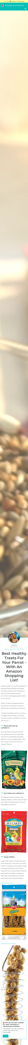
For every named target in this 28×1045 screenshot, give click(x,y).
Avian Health (20, 649)
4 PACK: (3, 749)
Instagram (21, 1)
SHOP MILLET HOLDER (8, 943)
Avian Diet (12, 649)
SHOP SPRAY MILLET (7, 883)
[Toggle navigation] (25, 8)
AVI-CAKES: (4, 809)
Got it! (5, 1036)
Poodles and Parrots (14, 5)
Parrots (7, 649)
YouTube (13, 1)
